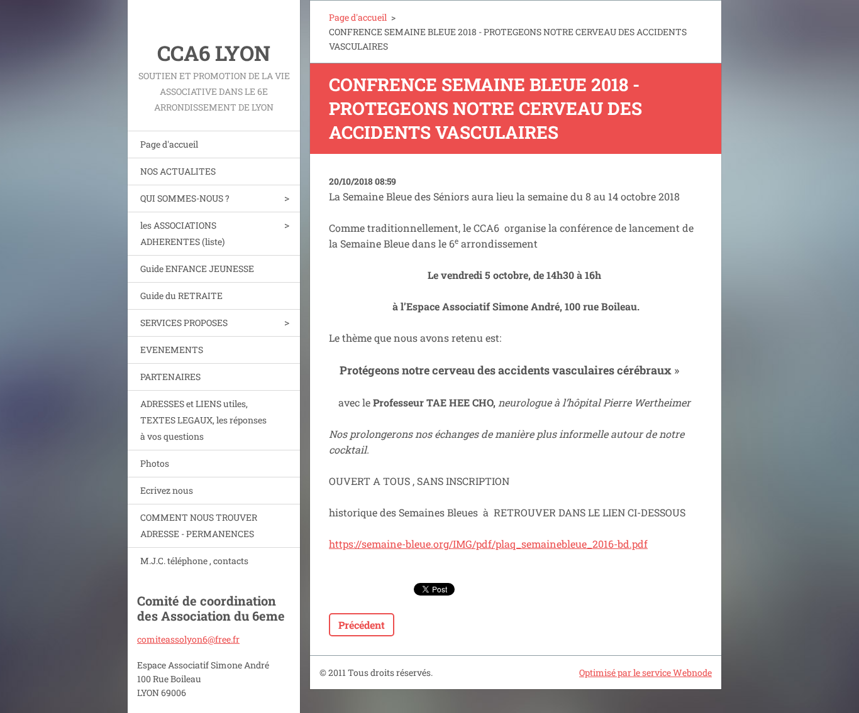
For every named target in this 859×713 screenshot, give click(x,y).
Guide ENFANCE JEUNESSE (197, 269)
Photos (154, 463)
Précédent (361, 624)
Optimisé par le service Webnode (645, 672)
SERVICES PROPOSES (184, 323)
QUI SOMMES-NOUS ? (185, 198)
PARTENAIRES (170, 377)
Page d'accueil (169, 144)
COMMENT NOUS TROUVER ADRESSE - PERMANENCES (198, 525)
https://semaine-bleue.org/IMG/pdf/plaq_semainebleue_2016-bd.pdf (488, 543)
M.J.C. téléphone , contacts (194, 561)
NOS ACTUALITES (178, 171)
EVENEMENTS (171, 350)
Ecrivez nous (166, 490)
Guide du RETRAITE (181, 296)
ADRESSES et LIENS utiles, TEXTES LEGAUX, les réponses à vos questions (203, 420)
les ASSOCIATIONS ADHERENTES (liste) (182, 233)
